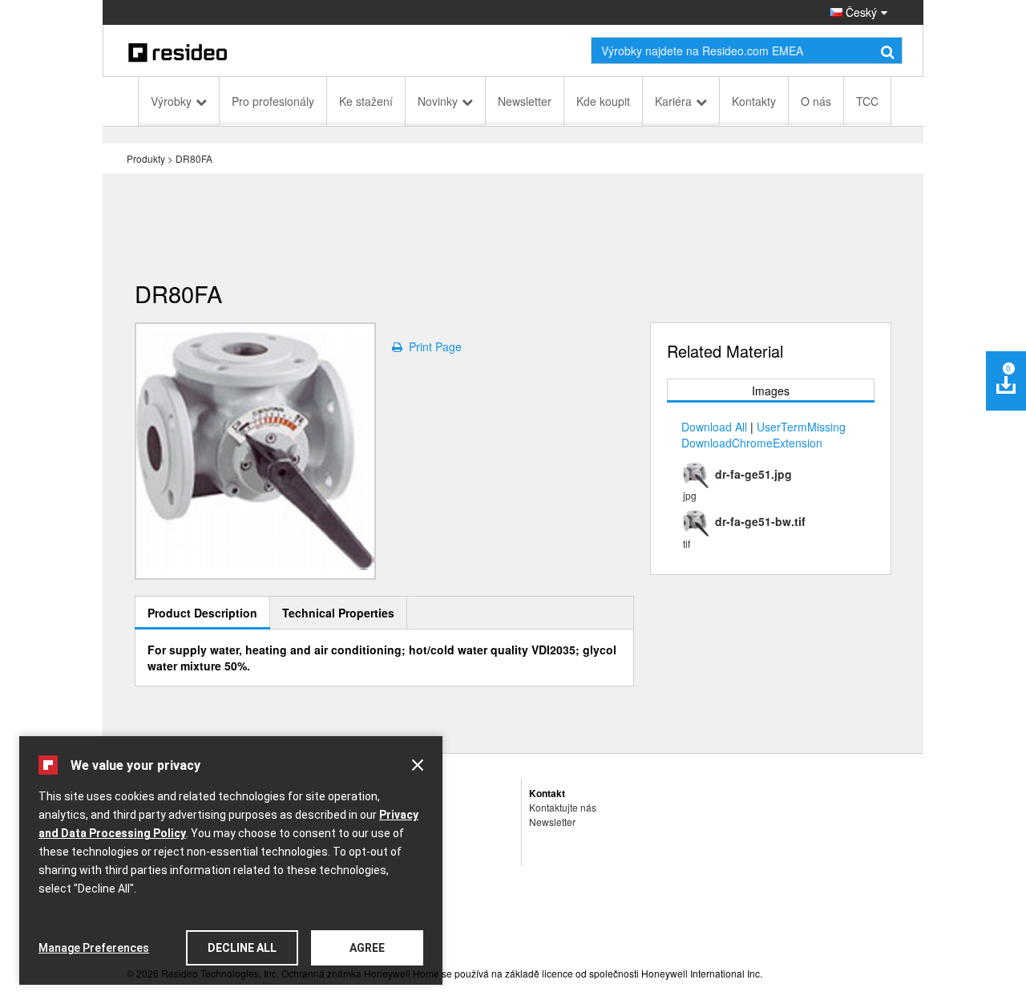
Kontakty (754, 101)
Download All (714, 427)
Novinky (438, 101)
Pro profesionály (273, 101)
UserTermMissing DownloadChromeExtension (763, 435)
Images (771, 391)
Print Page (432, 346)
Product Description (202, 613)
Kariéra (673, 101)
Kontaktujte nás (562, 807)
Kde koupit (603, 101)
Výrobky (171, 101)
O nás (816, 101)
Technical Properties (338, 613)
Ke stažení (366, 101)
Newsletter (524, 101)
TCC (867, 101)
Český (859, 12)
